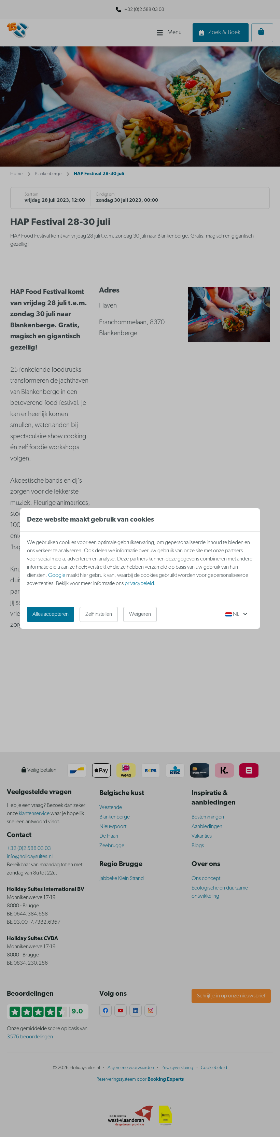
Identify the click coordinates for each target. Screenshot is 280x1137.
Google (56, 575)
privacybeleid (139, 583)
